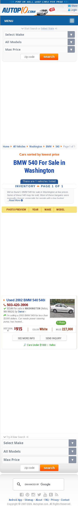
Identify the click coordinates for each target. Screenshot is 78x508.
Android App (15, 499)
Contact (65, 499)
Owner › (22, 311)
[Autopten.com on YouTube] (45, 494)
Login (74, 9)
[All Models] (39, 42)
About (39, 499)
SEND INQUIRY (53, 338)
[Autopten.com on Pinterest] (27, 494)
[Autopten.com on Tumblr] (51, 494)
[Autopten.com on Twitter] (39, 494)
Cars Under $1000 (36, 344)
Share (74, 5)
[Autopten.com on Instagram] (33, 494)
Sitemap (29, 499)
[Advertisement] (39, 102)
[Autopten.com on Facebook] (22, 494)
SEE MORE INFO (26, 338)
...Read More (14, 200)
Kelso (53, 344)
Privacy (55, 499)
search (48, 57)
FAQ (47, 499)
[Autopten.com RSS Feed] (56, 494)
